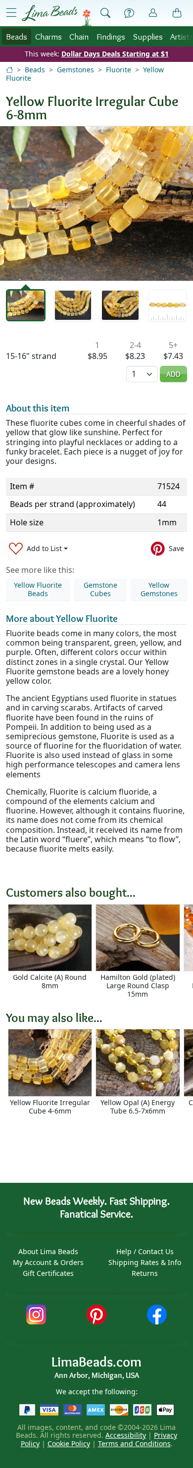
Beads (16, 36)
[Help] (129, 13)
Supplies (148, 36)
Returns (145, 1273)
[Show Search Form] (105, 13)
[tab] (26, 305)
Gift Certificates (48, 1273)
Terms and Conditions (134, 1443)
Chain (79, 36)
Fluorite (118, 69)
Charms (48, 36)
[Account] (153, 13)
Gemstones (75, 69)
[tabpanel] (96, 203)
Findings (110, 36)
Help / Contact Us (145, 1251)
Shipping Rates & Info (144, 1262)
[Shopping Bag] (177, 13)
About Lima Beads (48, 1251)
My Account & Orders (48, 1262)
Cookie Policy (69, 1443)
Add (173, 374)
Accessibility (125, 1435)
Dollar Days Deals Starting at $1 (115, 53)
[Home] (9, 69)
